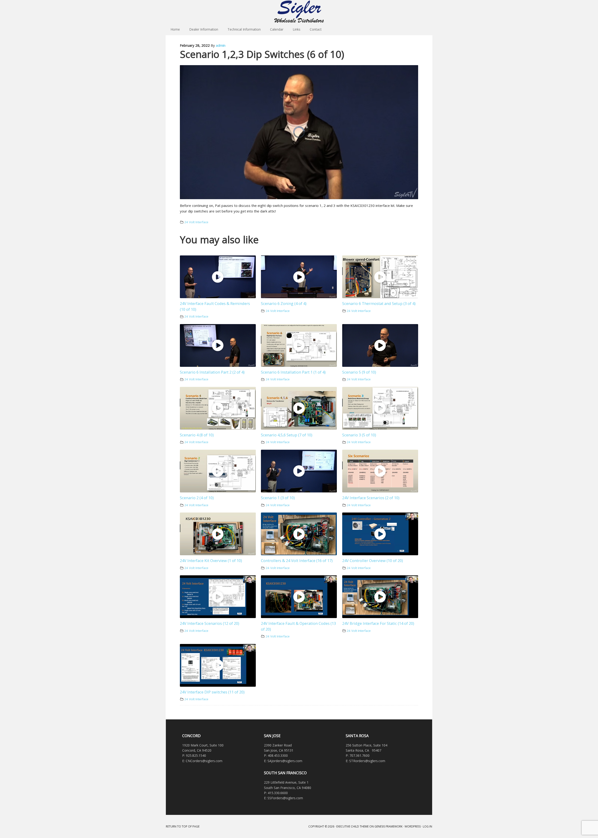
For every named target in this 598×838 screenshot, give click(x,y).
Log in (427, 826)
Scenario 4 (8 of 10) (197, 435)
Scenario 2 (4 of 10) (197, 497)
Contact (316, 29)
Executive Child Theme (352, 826)
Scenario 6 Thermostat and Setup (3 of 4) (379, 303)
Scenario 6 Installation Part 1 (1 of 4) (293, 372)
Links (296, 29)
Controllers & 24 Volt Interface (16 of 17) (297, 560)
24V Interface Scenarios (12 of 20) (209, 623)
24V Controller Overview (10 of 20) (372, 560)
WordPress (413, 826)
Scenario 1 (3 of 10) (278, 497)
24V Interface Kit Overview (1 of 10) (211, 560)
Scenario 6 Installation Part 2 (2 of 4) (212, 372)
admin (220, 45)
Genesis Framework (388, 826)
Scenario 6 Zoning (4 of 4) (283, 303)
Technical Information (244, 29)
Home (175, 29)
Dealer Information (203, 29)
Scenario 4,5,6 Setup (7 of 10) (286, 435)
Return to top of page (182, 826)
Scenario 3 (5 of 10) (359, 435)
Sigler (299, 11)
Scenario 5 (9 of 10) (359, 372)
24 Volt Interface (196, 222)
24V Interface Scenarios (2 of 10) (370, 497)
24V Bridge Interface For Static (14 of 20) (378, 623)
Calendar (276, 29)
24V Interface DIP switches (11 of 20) (212, 692)
